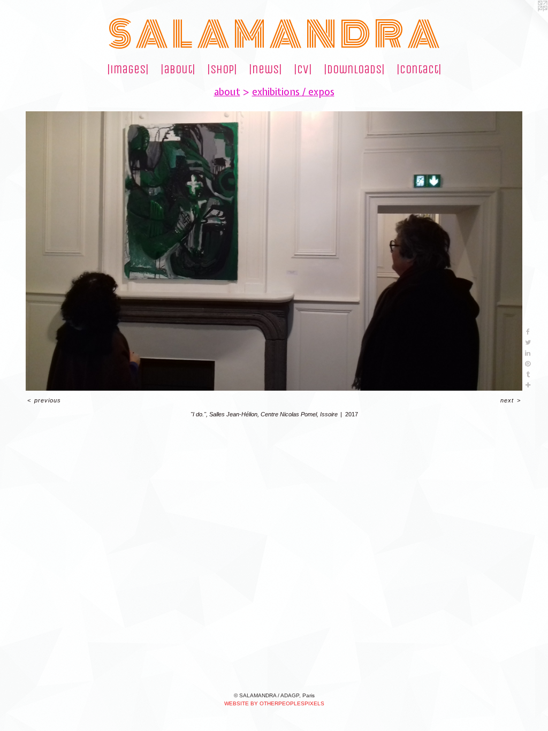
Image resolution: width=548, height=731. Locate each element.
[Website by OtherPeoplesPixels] (526, 21)
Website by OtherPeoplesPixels (274, 703)
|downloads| (354, 70)
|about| (178, 70)
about (227, 91)
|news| (265, 70)
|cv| (303, 70)
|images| (128, 70)
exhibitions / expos (293, 91)
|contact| (419, 70)
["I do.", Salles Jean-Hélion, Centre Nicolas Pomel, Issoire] (274, 251)
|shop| (222, 70)
